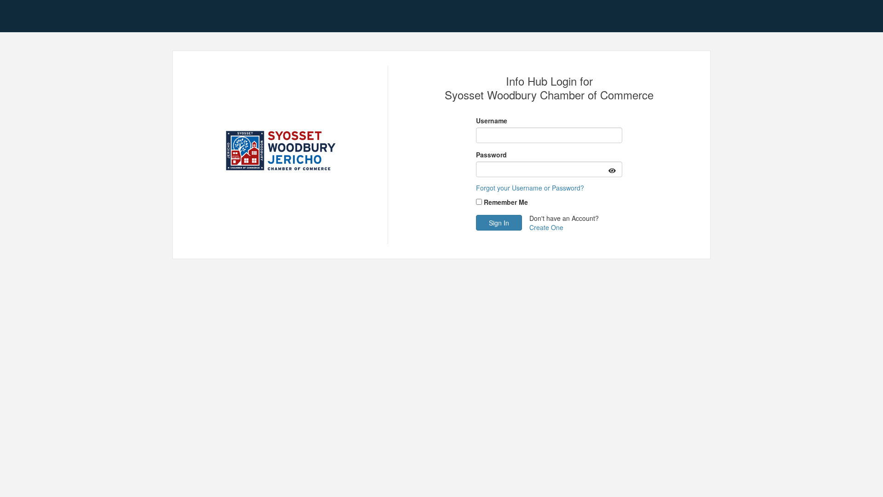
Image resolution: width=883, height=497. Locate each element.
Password (491, 154)
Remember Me (506, 202)
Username (491, 120)
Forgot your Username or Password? (530, 187)
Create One (546, 227)
